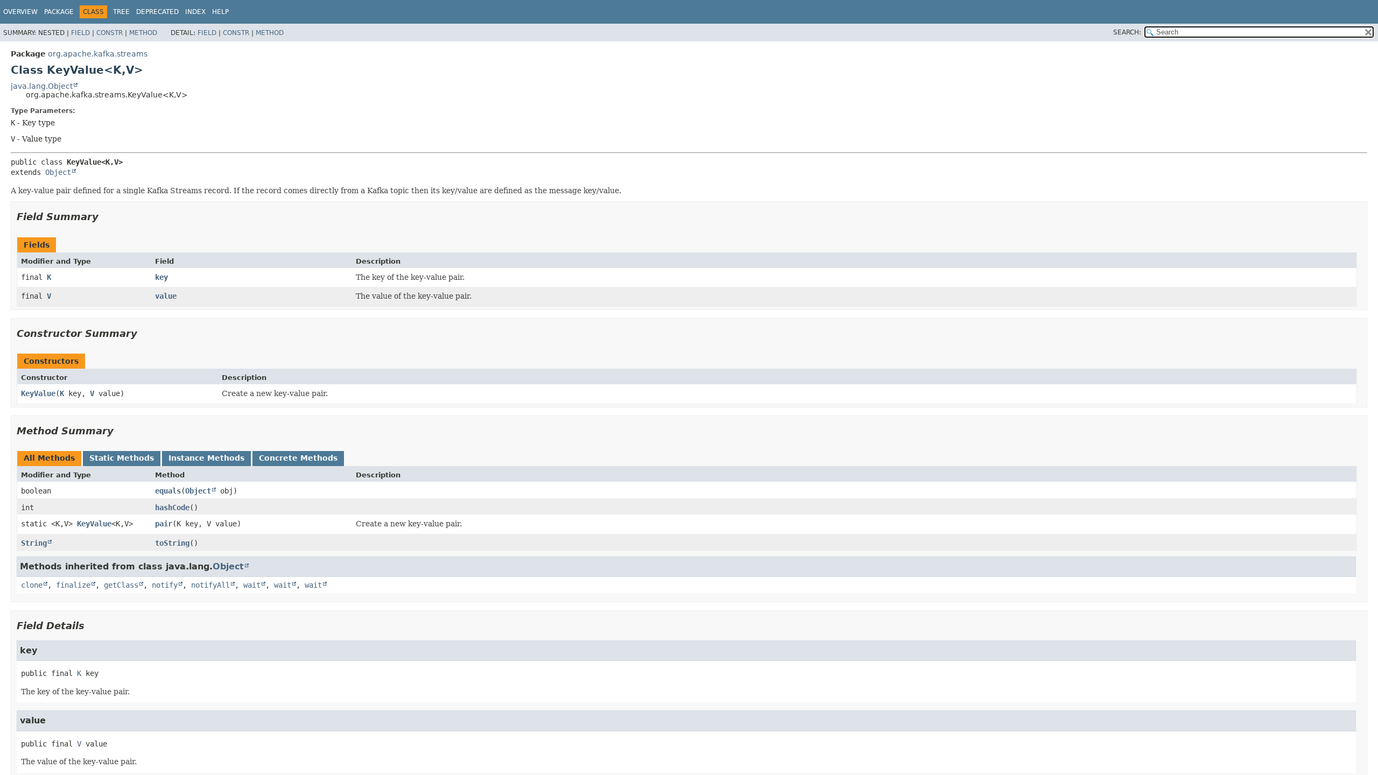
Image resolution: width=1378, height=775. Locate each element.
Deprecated (157, 12)
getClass (121, 585)
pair (163, 523)
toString (172, 543)
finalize (73, 585)
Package (59, 12)
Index (195, 12)
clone (32, 585)
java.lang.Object (42, 86)
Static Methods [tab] (121, 458)
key (161, 277)
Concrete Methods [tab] (298, 458)
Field (80, 33)
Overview (20, 12)
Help (220, 12)
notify (165, 585)
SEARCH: (1127, 32)
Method (143, 33)
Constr (109, 33)
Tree (121, 12)
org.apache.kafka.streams (97, 54)
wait (252, 585)
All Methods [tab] (49, 458)
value (166, 296)
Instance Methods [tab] (206, 458)
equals (168, 491)
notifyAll (210, 585)
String (34, 543)
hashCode (172, 507)
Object (58, 172)
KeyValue (38, 393)
